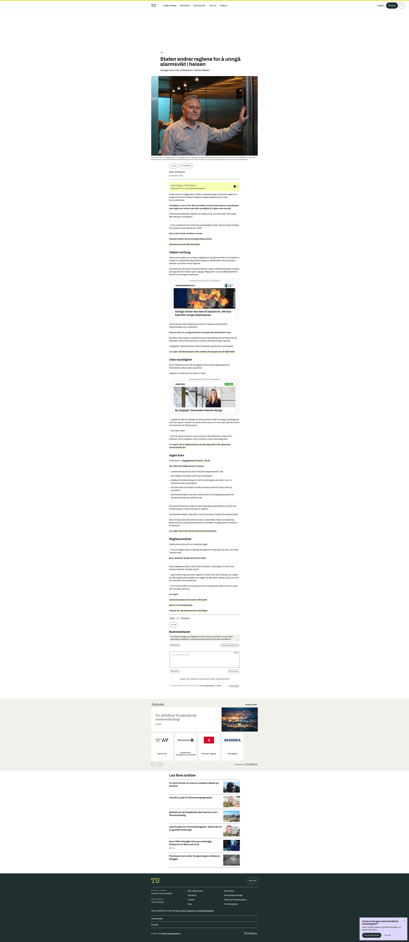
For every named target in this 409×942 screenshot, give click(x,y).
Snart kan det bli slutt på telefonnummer (198, 531)
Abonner (392, 5)
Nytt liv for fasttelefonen (180, 605)
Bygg (172, 618)
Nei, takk (388, 935)
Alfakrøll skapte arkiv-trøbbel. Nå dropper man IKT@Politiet (207, 352)
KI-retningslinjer (231, 904)
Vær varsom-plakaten (185, 911)
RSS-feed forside (195, 891)
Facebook (192, 895)
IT (161, 52)
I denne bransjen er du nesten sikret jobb (188, 600)
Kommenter (187, 165)
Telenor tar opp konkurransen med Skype (188, 611)
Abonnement (157, 919)
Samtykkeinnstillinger (233, 895)
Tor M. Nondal (157, 902)
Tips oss (252, 881)
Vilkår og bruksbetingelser (235, 900)
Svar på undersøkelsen (371, 935)
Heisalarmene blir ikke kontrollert (184, 244)
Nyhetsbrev (229, 891)
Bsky (190, 904)
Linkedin (191, 900)
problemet (233, 205)
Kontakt (154, 925)
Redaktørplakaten (206, 911)
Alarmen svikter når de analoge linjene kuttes (190, 239)
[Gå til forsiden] (153, 5)
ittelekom (185, 618)
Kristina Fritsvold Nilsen (161, 893)
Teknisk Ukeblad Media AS (170, 933)
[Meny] (402, 6)
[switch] (235, 186)
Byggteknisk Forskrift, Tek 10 (196, 461)
